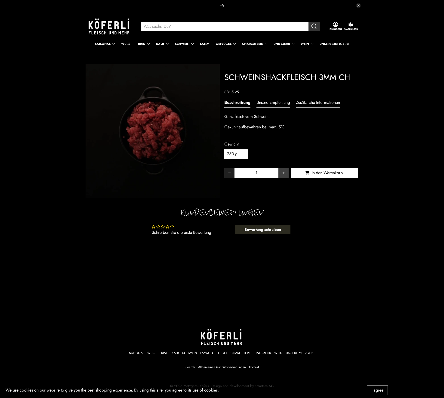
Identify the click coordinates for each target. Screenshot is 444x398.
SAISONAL (103, 44)
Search (190, 367)
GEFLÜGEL (223, 44)
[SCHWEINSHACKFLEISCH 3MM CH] (153, 131)
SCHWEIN (182, 44)
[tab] (237, 103)
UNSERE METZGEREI (334, 44)
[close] (358, 5)
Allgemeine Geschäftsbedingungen (222, 367)
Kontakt (254, 367)
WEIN (305, 44)
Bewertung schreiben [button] (262, 229)
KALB (160, 44)
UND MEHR (282, 44)
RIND (141, 44)
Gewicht (231, 144)
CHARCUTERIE (252, 44)
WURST (126, 44)
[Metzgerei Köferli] (109, 26)
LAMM (205, 44)
